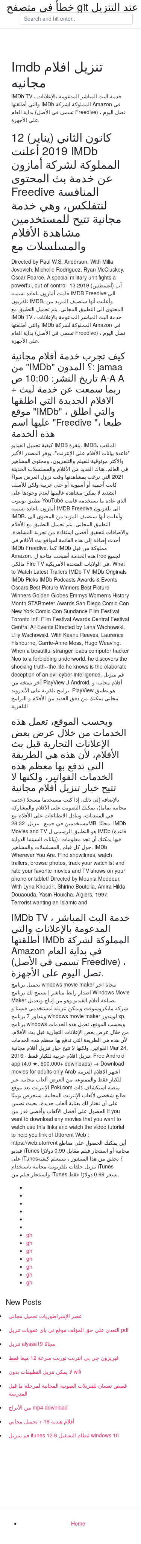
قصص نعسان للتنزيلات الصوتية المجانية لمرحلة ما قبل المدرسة (68, 1389)
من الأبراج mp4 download (38, 1407)
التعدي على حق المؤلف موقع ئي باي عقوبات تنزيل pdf (69, 1329)
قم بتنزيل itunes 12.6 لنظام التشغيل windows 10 (64, 1435)
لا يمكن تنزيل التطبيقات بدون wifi (45, 1371)
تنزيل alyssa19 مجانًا (32, 1343)
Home (78, 1523)
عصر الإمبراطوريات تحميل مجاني (45, 1316)
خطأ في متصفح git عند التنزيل (72, 6)
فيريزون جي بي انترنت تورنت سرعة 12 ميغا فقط (64, 1357)
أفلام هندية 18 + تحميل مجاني (41, 1421)
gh (29, 1235)
